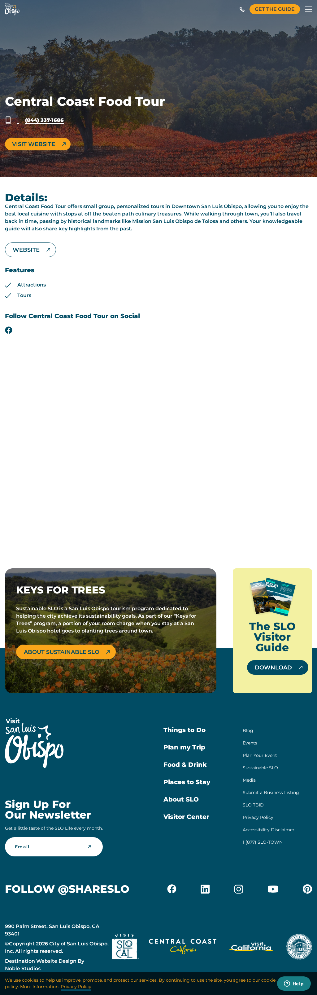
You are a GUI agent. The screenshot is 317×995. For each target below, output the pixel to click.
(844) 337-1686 (44, 120)
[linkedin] (205, 889)
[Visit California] (251, 948)
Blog (248, 730)
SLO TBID (253, 805)
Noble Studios (23, 968)
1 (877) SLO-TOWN (263, 842)
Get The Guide (275, 9)
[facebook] (8, 330)
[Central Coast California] (182, 948)
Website (26, 250)
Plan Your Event (260, 755)
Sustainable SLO (260, 768)
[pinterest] (307, 889)
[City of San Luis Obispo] (299, 948)
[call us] (242, 9)
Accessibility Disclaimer (268, 830)
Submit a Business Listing (271, 792)
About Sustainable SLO (61, 652)
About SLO (181, 799)
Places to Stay (186, 782)
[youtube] (273, 889)
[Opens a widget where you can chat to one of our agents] (294, 984)
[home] (12, 9)
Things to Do (184, 730)
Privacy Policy (258, 817)
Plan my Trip (184, 747)
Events (250, 743)
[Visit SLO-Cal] (125, 948)
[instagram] (238, 889)
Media (249, 780)
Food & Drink (185, 765)
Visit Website (33, 144)
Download (273, 667)
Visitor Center (186, 817)
